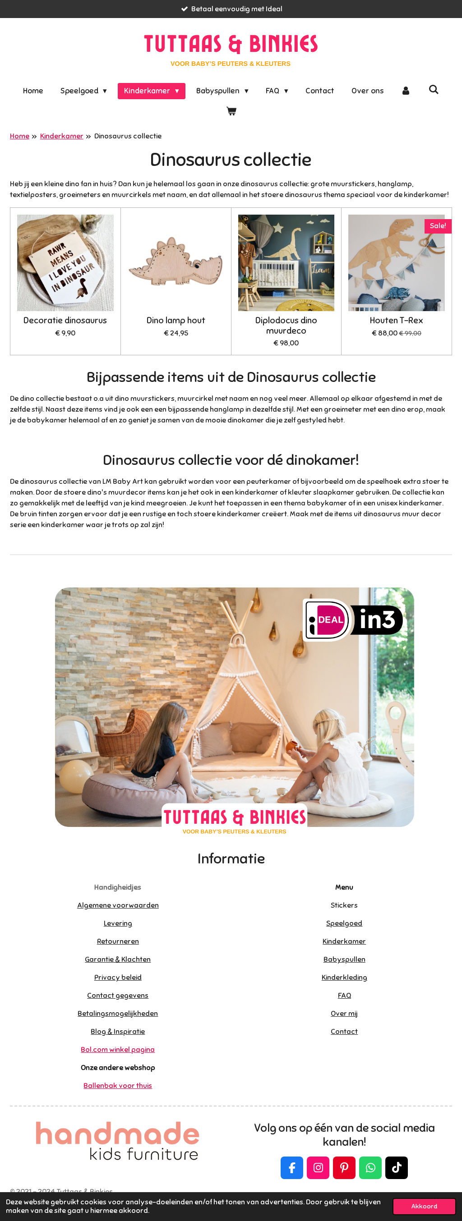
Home (19, 136)
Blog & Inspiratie (118, 1031)
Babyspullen (344, 959)
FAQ (344, 995)
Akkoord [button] (424, 1206)
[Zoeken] (434, 90)
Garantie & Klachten (118, 959)
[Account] (406, 91)
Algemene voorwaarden (118, 905)
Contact (344, 1031)
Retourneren (118, 941)
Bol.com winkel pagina (118, 1049)
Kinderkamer (61, 136)
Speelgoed (344, 923)
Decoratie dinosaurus (65, 321)
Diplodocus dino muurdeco (286, 326)
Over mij (344, 1013)
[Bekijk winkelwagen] (231, 112)
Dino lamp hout (176, 321)
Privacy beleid (118, 977)
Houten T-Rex (396, 321)
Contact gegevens (117, 995)
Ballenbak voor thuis (117, 1085)
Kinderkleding (344, 977)
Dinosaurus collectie (128, 136)
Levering (118, 923)
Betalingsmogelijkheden (118, 1013)
